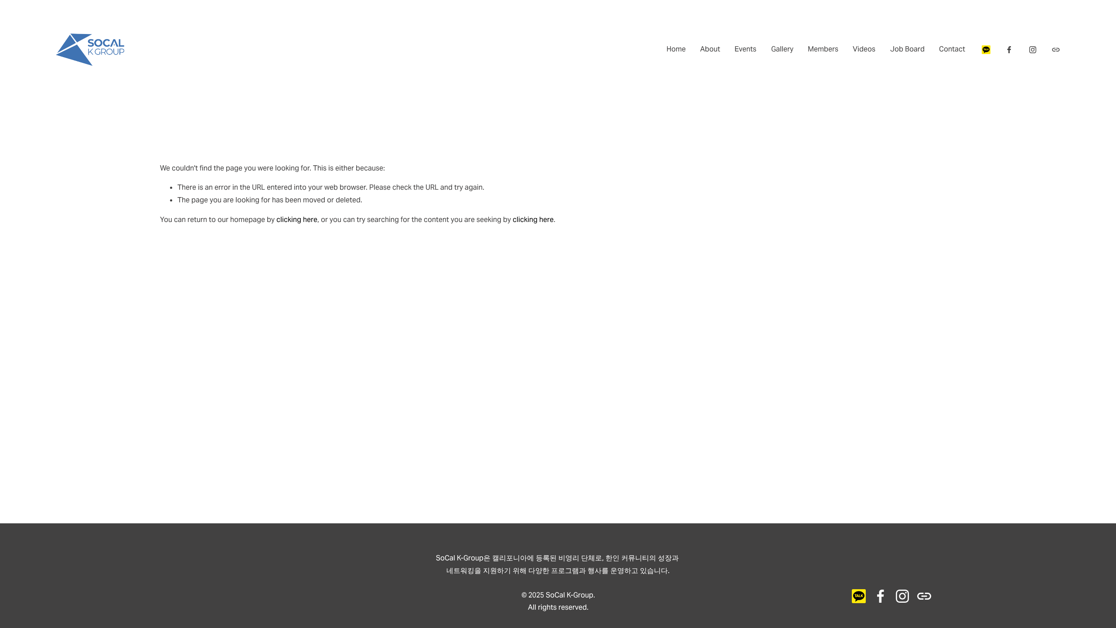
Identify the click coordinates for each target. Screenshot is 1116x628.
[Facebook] (1009, 49)
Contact (952, 49)
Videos (864, 49)
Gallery (782, 49)
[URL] (986, 49)
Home (676, 49)
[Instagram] (1032, 49)
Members (823, 49)
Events (745, 49)
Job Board (907, 49)
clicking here (296, 219)
